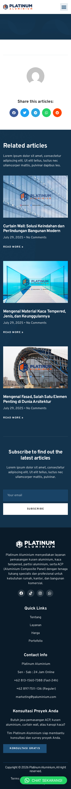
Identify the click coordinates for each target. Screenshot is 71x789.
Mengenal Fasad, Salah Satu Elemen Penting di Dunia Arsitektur (35, 399)
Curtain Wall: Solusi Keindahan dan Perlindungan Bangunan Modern (33, 229)
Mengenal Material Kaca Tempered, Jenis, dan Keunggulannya (34, 314)
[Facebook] (21, 593)
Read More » (13, 247)
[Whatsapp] (49, 593)
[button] (64, 7)
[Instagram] (40, 593)
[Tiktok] (30, 593)
